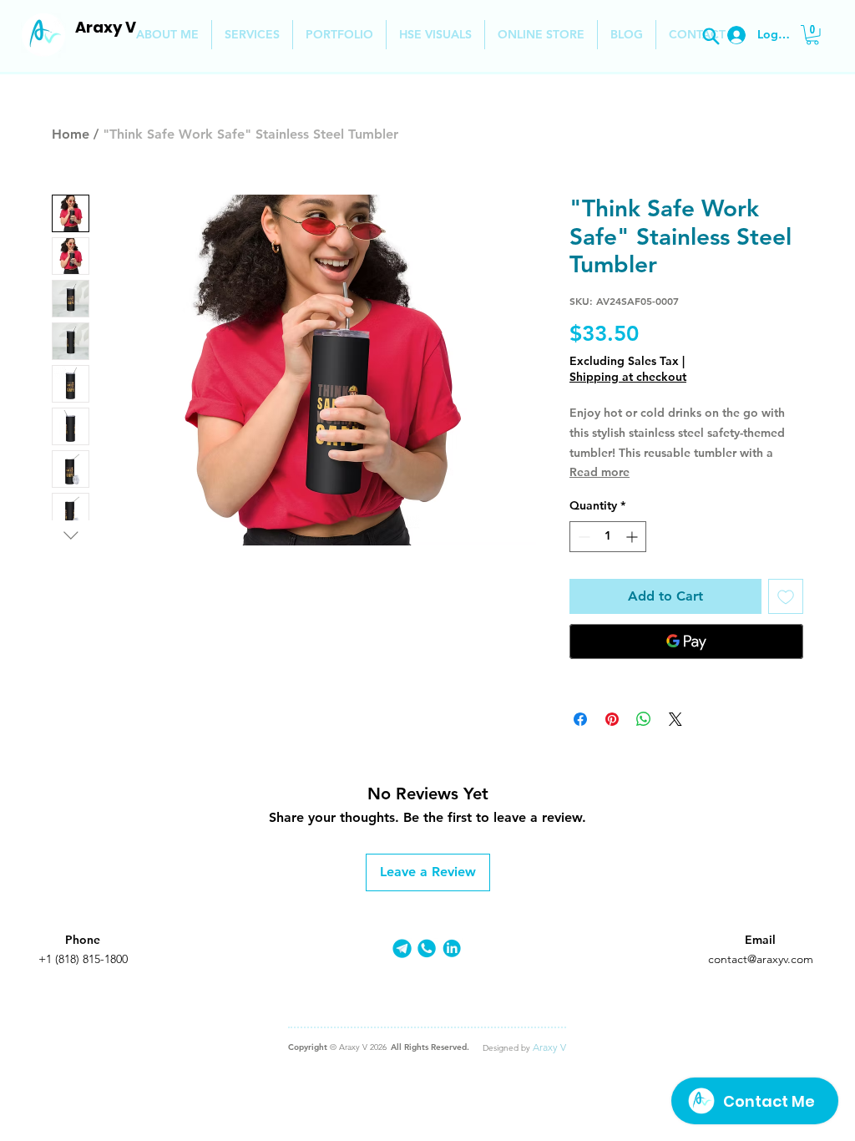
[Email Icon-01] (402, 948)
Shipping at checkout (627, 376)
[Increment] (633, 536)
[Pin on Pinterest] (612, 719)
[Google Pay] (686, 641)
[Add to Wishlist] (785, 596)
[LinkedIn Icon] (452, 948)
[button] (812, 35)
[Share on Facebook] (580, 719)
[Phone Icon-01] (427, 948)
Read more (599, 471)
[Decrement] (582, 536)
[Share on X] (675, 719)
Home (70, 134)
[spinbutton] (608, 536)
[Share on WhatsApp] (644, 719)
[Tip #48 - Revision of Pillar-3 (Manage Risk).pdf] (710, 36)
